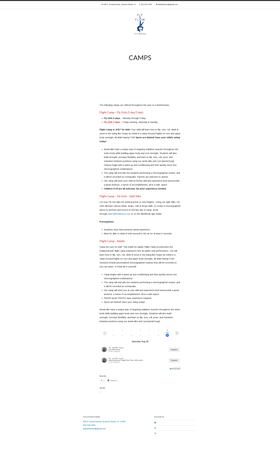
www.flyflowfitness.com (119, 214)
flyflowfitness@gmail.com (94, 429)
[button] (101, 96)
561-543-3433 (89, 425)
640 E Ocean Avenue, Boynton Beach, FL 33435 (104, 421)
